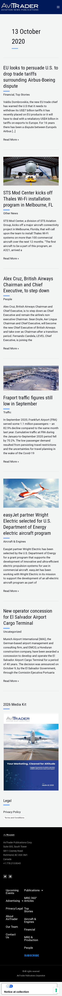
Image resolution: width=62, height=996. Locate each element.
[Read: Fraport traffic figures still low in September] (31, 377)
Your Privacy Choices (32, 986)
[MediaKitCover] (31, 751)
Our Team (12, 926)
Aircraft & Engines (14, 541)
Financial (8, 94)
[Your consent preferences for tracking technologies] (56, 990)
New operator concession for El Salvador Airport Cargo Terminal (27, 617)
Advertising (13, 900)
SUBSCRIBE (31, 955)
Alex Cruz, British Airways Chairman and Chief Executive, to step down (28, 285)
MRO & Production (31, 939)
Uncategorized (12, 631)
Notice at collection (16, 991)
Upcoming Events (12, 892)
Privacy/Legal (14, 908)
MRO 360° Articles (30, 899)
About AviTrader (12, 918)
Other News (10, 213)
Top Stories (22, 94)
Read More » (11, 139)
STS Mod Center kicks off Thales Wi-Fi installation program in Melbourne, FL (28, 199)
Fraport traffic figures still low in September (28, 401)
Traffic (7, 412)
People (7, 299)
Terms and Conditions (14, 818)
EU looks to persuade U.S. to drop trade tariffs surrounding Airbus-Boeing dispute (30, 77)
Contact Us (11, 936)
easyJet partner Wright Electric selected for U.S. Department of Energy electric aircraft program (27, 524)
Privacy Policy (12, 812)
